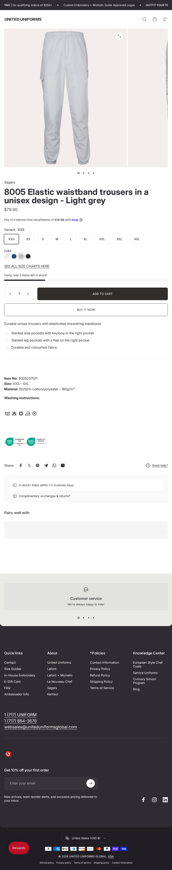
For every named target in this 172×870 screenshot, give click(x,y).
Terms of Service (102, 688)
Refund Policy (100, 675)
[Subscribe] (90, 783)
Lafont (51, 669)
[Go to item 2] (83, 173)
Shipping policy (101, 862)
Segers (9, 182)
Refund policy (47, 862)
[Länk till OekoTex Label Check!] (35, 441)
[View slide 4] (93, 617)
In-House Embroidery (19, 675)
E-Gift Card (12, 682)
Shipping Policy (101, 682)
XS (28, 239)
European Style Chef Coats (148, 664)
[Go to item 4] (93, 173)
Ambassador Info (16, 694)
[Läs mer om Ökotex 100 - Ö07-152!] (14, 441)
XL (85, 239)
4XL (137, 239)
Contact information (122, 862)
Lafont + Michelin (60, 675)
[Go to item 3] (88, 173)
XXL (102, 239)
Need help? (160, 465)
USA (111, 856)
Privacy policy (63, 862)
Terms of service (82, 862)
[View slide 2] (83, 617)
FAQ (7, 688)
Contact (10, 662)
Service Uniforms (145, 673)
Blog (136, 689)
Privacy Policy (100, 669)
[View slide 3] (88, 617)
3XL (119, 239)
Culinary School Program (144, 681)
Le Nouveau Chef (59, 682)
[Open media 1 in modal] (119, 36)
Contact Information (104, 662)
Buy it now (86, 309)
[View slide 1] (78, 617)
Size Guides (12, 669)
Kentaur (52, 694)
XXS (11, 239)
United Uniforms (59, 662)
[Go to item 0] (78, 173)
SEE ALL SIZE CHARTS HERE (27, 266)
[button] (7, 256)
